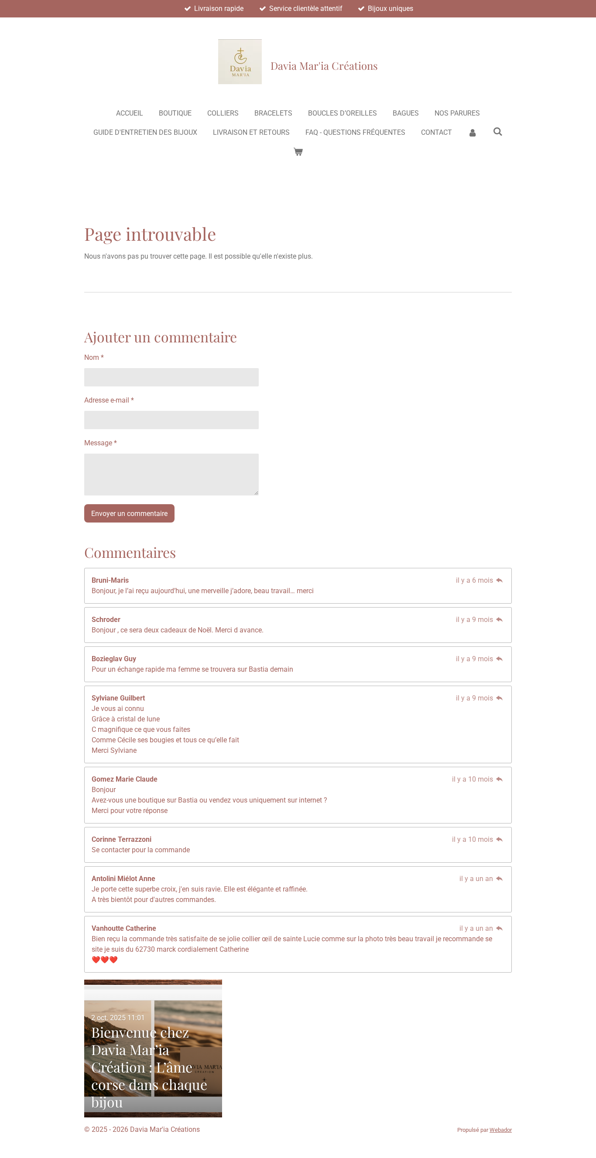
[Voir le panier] (298, 151)
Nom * (94, 357)
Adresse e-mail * (109, 400)
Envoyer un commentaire (129, 513)
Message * (100, 443)
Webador (501, 1130)
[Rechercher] (497, 131)
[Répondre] (499, 580)
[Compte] (472, 132)
